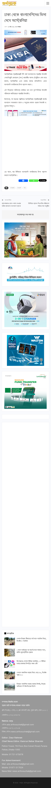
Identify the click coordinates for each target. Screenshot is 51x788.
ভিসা (25, 188)
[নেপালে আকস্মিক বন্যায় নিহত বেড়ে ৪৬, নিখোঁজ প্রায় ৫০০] (9, 675)
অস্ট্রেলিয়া (12, 188)
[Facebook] (23, 180)
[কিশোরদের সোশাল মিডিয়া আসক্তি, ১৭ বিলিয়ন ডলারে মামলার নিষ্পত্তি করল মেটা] (9, 664)
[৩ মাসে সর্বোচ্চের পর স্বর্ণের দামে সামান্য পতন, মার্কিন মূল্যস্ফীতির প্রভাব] (9, 653)
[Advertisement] (25, 143)
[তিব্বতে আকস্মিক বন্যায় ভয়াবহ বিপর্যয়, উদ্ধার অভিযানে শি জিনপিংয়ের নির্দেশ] (9, 687)
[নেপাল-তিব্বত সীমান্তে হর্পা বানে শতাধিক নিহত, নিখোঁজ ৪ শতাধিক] (9, 641)
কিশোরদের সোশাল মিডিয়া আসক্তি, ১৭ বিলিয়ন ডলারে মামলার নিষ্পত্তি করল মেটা (31, 662)
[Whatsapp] (33, 180)
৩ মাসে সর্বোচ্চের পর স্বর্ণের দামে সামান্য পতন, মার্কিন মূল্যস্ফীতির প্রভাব (31, 651)
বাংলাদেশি (19, 188)
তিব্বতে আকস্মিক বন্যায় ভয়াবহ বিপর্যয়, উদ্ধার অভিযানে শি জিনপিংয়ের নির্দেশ (31, 685)
